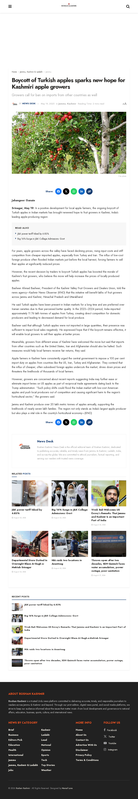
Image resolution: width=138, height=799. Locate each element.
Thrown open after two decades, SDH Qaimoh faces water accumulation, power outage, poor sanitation (108, 565)
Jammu (48, 71)
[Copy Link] (89, 191)
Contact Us (82, 740)
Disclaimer (82, 750)
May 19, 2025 (47, 103)
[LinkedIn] (81, 191)
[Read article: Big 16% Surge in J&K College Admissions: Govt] (70, 493)
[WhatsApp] (74, 191)
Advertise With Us (86, 745)
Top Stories (48, 765)
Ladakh (45, 735)
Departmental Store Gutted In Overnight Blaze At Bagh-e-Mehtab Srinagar (29, 563)
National (46, 745)
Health (12, 750)
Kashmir (71, 103)
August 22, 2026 (19, 517)
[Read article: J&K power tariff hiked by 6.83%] (30, 493)
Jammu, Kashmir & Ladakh (31, 71)
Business (13, 735)
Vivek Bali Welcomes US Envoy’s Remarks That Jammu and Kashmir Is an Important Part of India (108, 515)
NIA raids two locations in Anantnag (67, 562)
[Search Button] (128, 6)
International (15, 755)
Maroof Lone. (67, 788)
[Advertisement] (69, 38)
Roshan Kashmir (23, 788)
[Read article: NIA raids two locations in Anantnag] (70, 544)
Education (14, 745)
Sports (45, 755)
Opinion (45, 750)
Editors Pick (15, 740)
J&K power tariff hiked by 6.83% (33, 233)
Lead (44, 740)
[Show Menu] (10, 6)
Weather (46, 770)
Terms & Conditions (87, 760)
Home (14, 71)
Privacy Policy (84, 755)
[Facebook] (58, 191)
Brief (11, 730)
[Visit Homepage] (69, 6)
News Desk (29, 103)
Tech (44, 760)
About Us (81, 735)
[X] (66, 191)
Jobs (10, 770)
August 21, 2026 (99, 575)
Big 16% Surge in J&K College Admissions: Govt (41, 238)
